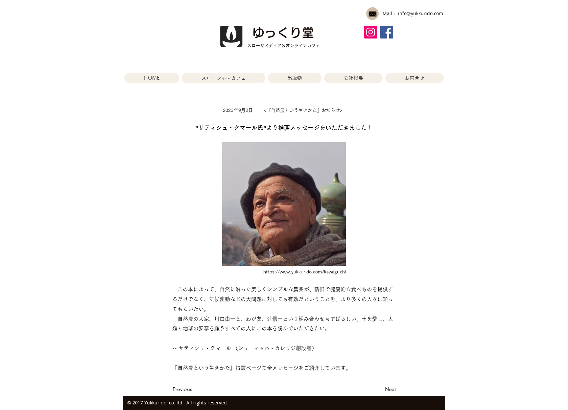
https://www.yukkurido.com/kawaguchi (304, 271)
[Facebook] (386, 32)
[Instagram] (370, 32)
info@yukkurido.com (420, 13)
